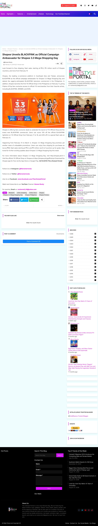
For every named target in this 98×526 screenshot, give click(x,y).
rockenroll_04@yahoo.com (27, 189)
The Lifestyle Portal (77, 292)
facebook (76, 54)
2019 (83, 257)
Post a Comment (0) (33, 241)
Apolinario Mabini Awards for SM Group (81, 462)
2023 (83, 244)
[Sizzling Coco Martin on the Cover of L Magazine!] (72, 184)
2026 (83, 234)
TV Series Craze (76, 355)
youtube (90, 59)
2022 (83, 247)
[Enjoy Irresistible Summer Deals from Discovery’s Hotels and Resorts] (72, 175)
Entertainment (31, 14)
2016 (83, 267)
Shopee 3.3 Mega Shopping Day (13, 195)
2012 (83, 280)
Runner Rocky (39, 184)
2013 (83, 277)
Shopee (41, 192)
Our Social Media (83, 523)
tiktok (90, 54)
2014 (83, 274)
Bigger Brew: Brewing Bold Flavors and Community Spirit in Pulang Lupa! (81, 469)
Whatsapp (35, 199)
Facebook (15, 199)
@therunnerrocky (23, 174)
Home (3, 14)
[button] (90, 14)
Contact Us (73, 523)
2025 (83, 237)
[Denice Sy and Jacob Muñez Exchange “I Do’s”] (72, 192)
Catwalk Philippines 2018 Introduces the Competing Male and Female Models (81, 455)
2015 (83, 270)
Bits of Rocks (75, 339)
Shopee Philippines (31, 195)
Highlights (10, 14)
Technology (49, 14)
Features (20, 14)
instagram (76, 59)
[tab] (3, 14)
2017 (83, 264)
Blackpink (11, 192)
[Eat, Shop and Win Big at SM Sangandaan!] (72, 155)
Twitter (25, 199)
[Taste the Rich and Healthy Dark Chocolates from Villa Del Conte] (72, 200)
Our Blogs (92, 523)
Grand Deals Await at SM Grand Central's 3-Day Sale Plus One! (82, 477)
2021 (83, 250)
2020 (83, 254)
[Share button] (42, 199)
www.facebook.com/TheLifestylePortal (31, 179)
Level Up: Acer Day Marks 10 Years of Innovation (81, 484)
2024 (83, 240)
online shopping (22, 192)
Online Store (33, 192)
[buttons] (81, 5)
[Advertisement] (49, 31)
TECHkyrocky (75, 323)
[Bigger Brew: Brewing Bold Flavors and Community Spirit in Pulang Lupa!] (72, 125)
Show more (60, 215)
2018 (83, 260)
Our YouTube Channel (62, 14)
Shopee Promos (12, 49)
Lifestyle (41, 14)
